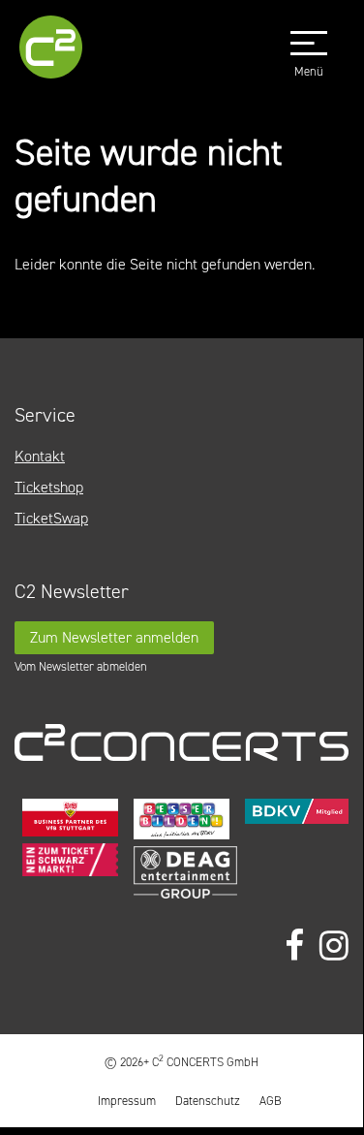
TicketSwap (51, 518)
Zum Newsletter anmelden (114, 637)
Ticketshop (49, 487)
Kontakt (40, 456)
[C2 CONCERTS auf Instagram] (334, 946)
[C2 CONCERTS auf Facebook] (294, 946)
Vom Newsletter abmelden (81, 666)
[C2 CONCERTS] (56, 50)
